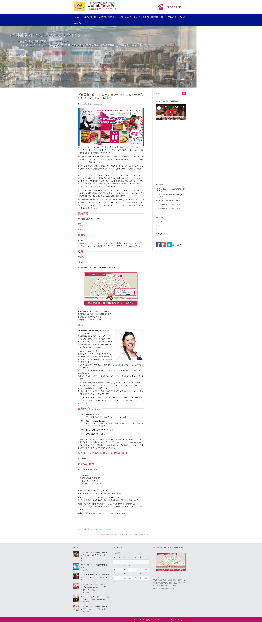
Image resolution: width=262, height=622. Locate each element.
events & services (150, 17)
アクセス (182, 17)
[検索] (184, 93)
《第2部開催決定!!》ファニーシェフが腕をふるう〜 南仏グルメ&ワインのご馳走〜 (124, 535)
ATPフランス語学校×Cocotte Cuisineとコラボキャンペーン (170, 196)
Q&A (162, 17)
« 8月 (115, 586)
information (162, 226)
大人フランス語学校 (89, 17)
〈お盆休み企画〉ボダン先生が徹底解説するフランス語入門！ (171, 190)
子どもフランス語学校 (106, 17)
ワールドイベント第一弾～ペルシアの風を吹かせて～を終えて (92, 529)
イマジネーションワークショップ (128, 17)
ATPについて (171, 17)
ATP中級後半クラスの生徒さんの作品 (168, 209)
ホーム (76, 17)
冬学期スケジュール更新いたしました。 (168, 201)
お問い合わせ (78, 23)
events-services (97, 104)
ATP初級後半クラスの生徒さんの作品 (168, 205)
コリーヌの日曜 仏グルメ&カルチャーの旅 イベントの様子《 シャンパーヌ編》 (95, 555)
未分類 (160, 234)
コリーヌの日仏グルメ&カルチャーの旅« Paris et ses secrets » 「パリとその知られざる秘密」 (94, 587)
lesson (160, 230)
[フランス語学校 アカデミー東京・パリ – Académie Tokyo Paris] (113, 6)
